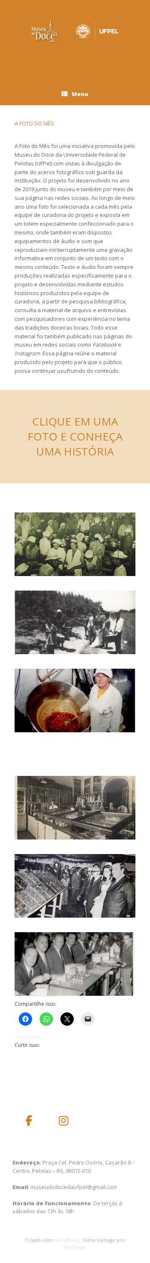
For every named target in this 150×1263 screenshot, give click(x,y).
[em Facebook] (28, 1120)
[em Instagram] (64, 1120)
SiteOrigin (74, 1247)
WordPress (67, 1240)
